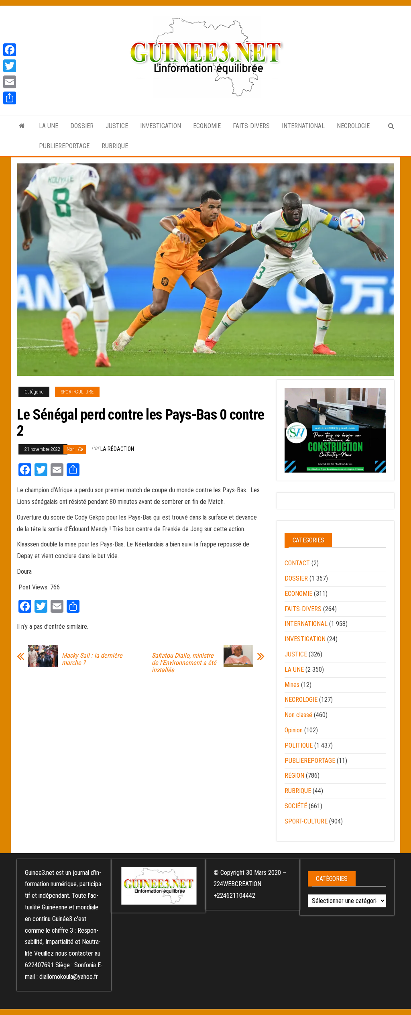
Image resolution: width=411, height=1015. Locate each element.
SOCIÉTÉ (296, 806)
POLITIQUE (299, 745)
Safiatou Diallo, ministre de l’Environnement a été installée (184, 663)
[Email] (10, 82)
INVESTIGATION (160, 126)
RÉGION (294, 775)
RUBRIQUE (115, 146)
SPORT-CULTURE (77, 392)
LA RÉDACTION (117, 449)
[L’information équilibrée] (22, 126)
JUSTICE (117, 126)
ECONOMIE (207, 126)
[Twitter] (10, 66)
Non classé (298, 715)
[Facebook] (10, 50)
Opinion (294, 730)
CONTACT (297, 563)
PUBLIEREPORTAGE (64, 146)
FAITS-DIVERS (251, 126)
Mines (292, 685)
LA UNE (48, 126)
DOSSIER (82, 126)
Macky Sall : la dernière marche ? (92, 659)
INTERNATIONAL (303, 126)
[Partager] (10, 98)
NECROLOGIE (353, 126)
